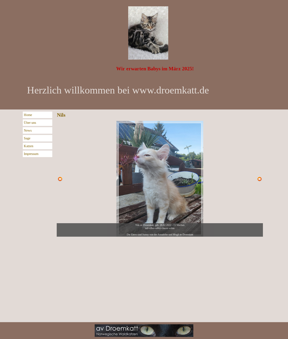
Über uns (30, 122)
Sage (27, 138)
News (28, 130)
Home (28, 115)
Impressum (31, 154)
